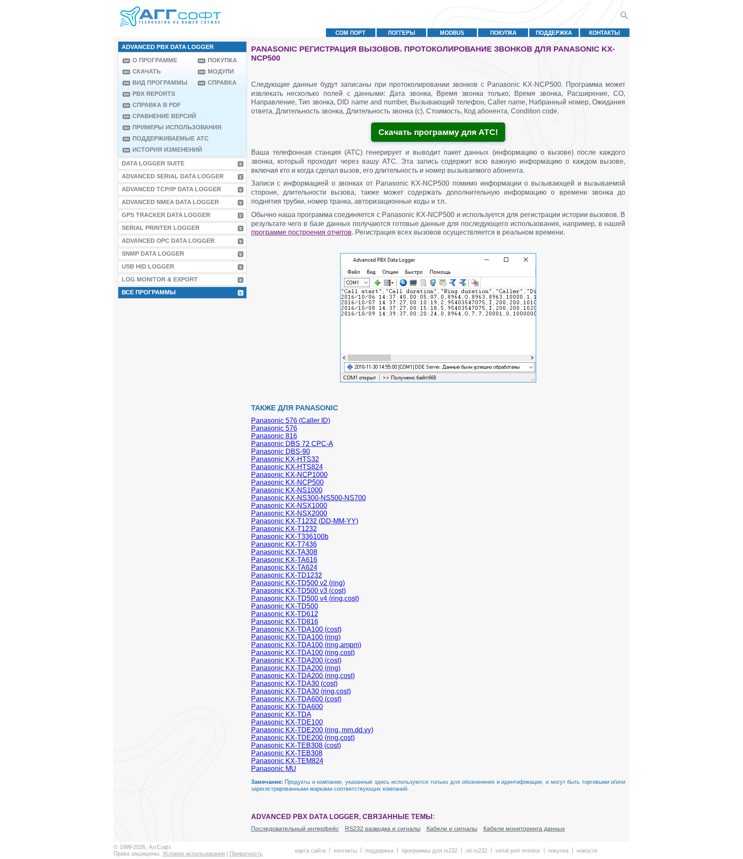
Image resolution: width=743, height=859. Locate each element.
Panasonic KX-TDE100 (287, 722)
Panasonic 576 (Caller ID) (290, 420)
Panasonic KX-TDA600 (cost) (296, 699)
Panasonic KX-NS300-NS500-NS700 (308, 497)
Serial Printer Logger (161, 227)
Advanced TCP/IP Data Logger (171, 189)
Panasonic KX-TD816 (284, 621)
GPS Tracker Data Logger (166, 214)
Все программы (149, 292)
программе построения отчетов (301, 232)
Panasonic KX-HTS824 (287, 467)
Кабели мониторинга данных (524, 828)
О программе (154, 60)
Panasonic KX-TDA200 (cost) (296, 660)
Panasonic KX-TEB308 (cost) (296, 745)
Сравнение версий (162, 116)
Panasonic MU (273, 768)
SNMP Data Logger (153, 253)
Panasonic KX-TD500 (284, 606)
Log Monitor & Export (160, 279)
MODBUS (452, 33)
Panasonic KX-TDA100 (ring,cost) (303, 652)
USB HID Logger (148, 266)
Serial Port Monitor (517, 850)
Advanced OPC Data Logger (168, 240)
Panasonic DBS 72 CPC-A (292, 443)
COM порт (350, 33)
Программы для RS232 (429, 850)
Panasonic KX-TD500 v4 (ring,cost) (305, 598)
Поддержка (554, 33)
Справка (222, 82)
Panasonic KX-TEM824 (287, 760)
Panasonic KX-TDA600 (287, 706)
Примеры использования (162, 127)
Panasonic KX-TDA (281, 714)
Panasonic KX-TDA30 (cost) (294, 683)
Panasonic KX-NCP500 (287, 482)
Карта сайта (310, 850)
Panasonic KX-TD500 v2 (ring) (298, 583)
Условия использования (194, 853)
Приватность (246, 853)
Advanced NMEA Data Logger (170, 202)
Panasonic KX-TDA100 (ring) (296, 637)
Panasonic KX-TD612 (284, 614)
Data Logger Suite (153, 163)
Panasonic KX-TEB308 (286, 753)
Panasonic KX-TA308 (284, 552)
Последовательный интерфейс (295, 828)
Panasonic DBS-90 (280, 451)
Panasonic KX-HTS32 (285, 459)
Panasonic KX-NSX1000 (289, 505)
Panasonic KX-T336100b (290, 536)
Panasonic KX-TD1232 (286, 575)
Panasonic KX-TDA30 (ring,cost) (301, 691)
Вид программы (159, 82)
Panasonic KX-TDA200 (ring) (296, 668)
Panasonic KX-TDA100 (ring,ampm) (306, 644)
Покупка (503, 33)
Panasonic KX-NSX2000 (289, 513)
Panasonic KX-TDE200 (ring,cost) (303, 737)
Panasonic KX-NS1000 (286, 490)
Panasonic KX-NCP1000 (289, 474)
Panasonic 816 (274, 436)
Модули (221, 71)
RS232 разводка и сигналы (383, 828)
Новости (587, 850)
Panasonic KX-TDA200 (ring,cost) (303, 675)
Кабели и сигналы (452, 828)
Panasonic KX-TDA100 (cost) (296, 629)
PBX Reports (153, 93)
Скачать (146, 71)
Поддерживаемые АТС (162, 138)
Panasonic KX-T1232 (284, 528)
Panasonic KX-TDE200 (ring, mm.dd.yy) (312, 730)
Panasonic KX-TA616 (284, 559)
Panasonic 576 (274, 428)
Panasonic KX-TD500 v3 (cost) (298, 590)
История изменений (162, 149)
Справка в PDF (156, 104)
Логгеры (401, 33)
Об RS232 (476, 850)
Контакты (604, 33)
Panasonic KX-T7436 (284, 544)
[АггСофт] (171, 16)
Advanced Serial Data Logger (173, 176)
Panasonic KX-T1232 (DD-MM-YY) (304, 521)
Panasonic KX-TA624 (284, 567)
